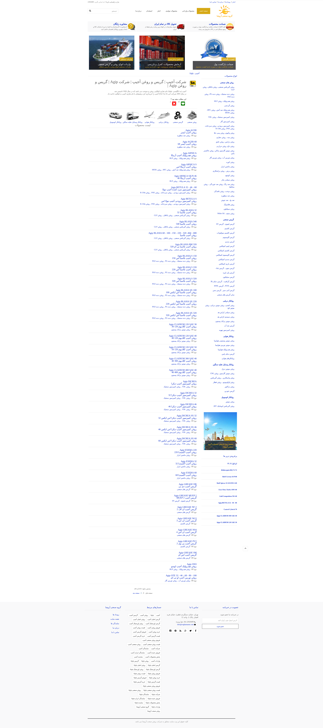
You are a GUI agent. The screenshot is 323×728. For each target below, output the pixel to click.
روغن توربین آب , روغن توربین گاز (177, 581)
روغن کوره (230, 162)
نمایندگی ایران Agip (138, 698)
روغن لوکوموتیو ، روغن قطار (223, 382)
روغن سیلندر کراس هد (226, 312)
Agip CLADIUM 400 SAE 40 (183, 370)
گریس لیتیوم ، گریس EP (181, 501)
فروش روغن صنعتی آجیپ (151, 640)
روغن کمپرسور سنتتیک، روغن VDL (221, 117)
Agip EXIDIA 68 (189, 472)
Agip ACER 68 (190, 141)
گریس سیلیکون (228, 277)
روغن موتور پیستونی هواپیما (224, 341)
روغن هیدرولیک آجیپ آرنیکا (184, 155)
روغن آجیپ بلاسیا (188, 235)
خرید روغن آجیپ (154, 632)
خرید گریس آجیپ (139, 636)
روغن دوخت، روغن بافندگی (224, 191)
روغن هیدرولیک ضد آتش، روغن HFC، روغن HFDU (220, 111)
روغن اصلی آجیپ (139, 619)
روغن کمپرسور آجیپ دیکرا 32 (182, 395)
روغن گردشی (229, 106)
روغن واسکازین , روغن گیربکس (222, 378)
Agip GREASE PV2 (187, 541)
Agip (152, 615)
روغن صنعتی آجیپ (134, 644)
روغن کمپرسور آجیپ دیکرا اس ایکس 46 (177, 429)
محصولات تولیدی (171, 11)
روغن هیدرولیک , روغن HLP (180, 158)
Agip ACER (191, 130)
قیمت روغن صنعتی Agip (151, 690)
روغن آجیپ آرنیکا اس (186, 167)
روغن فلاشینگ (229, 205)
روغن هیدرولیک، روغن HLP (224, 101)
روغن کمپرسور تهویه (226, 330)
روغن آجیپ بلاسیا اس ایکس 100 (181, 292)
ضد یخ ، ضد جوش (227, 200)
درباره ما (220, 2)
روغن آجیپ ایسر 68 (187, 144)
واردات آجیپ (155, 661)
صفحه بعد (136, 593)
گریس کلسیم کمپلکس (226, 251)
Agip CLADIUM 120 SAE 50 (183, 347)
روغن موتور (230, 402)
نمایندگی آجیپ (144, 648)
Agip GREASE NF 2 (187, 507)
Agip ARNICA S (189, 164)
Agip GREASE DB (188, 484)
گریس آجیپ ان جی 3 (187, 520)
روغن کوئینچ (229, 175)
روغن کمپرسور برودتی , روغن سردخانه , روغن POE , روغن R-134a (165, 193)
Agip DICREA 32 (188, 393)
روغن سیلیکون (229, 209)
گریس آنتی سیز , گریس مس (223, 290)
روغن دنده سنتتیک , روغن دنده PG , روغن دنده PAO (171, 261)
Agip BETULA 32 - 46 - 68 (184, 187)
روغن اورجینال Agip (136, 669)
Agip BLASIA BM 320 (186, 244)
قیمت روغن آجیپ (139, 628)
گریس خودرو (229, 391)
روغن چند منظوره (183, 136)
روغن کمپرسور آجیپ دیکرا (184, 383)
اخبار (233, 2)
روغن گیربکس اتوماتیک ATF (223, 406)
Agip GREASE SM (188, 552)
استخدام (149, 11)
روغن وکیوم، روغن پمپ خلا (224, 133)
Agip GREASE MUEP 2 (185, 495)
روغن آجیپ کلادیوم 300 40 (184, 361)
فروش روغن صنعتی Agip (151, 686)
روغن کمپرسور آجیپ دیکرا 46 (182, 406)
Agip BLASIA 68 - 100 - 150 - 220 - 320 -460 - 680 (173, 233)
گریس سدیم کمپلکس (226, 259)
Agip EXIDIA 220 (188, 450)
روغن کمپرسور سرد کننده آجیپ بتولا (179, 189)
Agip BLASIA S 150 (187, 256)
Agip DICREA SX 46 (187, 427)
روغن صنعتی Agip (134, 690)
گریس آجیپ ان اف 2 (187, 509)
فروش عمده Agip (154, 698)
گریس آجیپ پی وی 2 (187, 543)
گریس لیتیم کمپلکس (226, 246)
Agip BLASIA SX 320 (186, 313)
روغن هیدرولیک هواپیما (226, 350)
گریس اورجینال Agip (153, 669)
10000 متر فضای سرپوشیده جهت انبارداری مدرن (163, 67)
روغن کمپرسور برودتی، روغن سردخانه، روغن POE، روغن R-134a (219, 127)
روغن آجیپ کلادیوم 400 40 (184, 372)
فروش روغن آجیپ (153, 628)
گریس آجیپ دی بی (188, 486)
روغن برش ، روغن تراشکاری (223, 171)
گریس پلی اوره (228, 273)
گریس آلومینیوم (228, 237)
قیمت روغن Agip (139, 673)
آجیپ (158, 615)
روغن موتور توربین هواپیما (224, 345)
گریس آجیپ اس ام (187, 555)
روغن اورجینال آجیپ (136, 623)
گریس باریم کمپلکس (226, 264)
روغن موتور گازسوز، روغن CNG (222, 373)
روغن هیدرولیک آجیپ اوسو (184, 566)
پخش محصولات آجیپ (152, 657)
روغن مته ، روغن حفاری (225, 137)
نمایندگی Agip (144, 694)
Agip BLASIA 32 (188, 210)
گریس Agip (135, 661)
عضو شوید (220, 626)
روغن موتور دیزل (228, 369)
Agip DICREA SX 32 (187, 415)
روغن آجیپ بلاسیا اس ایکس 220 (181, 304)
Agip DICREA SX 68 (187, 438)
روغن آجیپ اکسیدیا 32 (186, 463)
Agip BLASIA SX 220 (186, 301)
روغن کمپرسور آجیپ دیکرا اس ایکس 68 (177, 440)
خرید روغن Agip (154, 678)
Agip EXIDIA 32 (189, 461)
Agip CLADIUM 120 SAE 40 (183, 336)
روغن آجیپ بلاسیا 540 (186, 224)
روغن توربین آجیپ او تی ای (184, 577)
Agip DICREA (190, 381)
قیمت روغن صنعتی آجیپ (151, 644)
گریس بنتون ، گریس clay (225, 268)
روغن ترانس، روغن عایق (225, 142)
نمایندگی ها (115, 623)
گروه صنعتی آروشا (142, 707)
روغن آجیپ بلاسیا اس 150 (184, 258)
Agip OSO (192, 564)
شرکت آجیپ (155, 648)
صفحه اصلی (203, 11)
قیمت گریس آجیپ (153, 636)
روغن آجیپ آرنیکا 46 (187, 178)
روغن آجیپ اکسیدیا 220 (185, 452)
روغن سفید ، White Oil (225, 213)
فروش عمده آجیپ (153, 653)
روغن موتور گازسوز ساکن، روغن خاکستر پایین (219, 152)
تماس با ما (213, 2)
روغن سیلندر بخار (227, 180)
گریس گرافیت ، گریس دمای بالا (222, 281)
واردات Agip (155, 707)
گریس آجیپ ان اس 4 (186, 532)
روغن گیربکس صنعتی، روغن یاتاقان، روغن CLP (218, 88)
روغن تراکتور (229, 387)
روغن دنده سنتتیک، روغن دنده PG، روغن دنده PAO (219, 95)
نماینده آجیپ (138, 657)
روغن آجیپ (144, 615)
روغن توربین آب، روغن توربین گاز (221, 158)
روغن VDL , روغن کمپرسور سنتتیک (177, 387)
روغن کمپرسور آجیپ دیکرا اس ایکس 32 (177, 418)
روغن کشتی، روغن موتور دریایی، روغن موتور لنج (219, 306)
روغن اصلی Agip (139, 665)
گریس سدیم (229, 242)
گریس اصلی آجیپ (153, 619)
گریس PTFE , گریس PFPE (224, 286)
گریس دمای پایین (228, 354)
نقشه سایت (114, 619)
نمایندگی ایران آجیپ (138, 653)
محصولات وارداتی (188, 11)
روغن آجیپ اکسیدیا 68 (186, 475)
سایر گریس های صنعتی (225, 295)
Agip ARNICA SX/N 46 (185, 176)
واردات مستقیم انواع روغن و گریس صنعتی (115, 67)
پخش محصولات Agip (153, 703)
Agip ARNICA (190, 153)
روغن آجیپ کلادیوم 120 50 (184, 349)
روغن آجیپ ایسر (189, 132)
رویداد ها (228, 2)
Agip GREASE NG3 (187, 518)
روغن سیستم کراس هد (225, 317)
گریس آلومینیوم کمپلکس (225, 255)
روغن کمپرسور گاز (227, 121)
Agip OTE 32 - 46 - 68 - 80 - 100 (181, 575)
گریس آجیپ (133, 615)
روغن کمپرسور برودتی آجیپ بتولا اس (179, 201)
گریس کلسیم (185, 524)
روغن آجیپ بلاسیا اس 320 (184, 281)
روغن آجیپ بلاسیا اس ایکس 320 (181, 315)
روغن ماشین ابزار (183, 455)
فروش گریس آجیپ (139, 632)
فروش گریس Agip (139, 678)
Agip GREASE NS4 (187, 529)
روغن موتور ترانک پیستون (180, 330)
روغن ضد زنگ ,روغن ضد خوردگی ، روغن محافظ (219, 185)
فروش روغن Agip (154, 673)
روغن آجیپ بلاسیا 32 (187, 212)
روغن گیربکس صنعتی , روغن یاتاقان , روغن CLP (172, 215)
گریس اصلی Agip (154, 665)
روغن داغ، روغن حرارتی (225, 146)
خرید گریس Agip (139, 682)
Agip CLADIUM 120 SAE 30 (183, 324)
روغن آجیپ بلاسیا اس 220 (184, 269)
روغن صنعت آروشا (153, 711)
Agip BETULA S (189, 199)
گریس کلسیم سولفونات (225, 233)
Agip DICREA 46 (188, 404)
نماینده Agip (138, 703)
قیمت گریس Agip (154, 682)
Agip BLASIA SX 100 (186, 290)
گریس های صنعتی (183, 489)
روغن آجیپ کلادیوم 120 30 (184, 326)
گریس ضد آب (229, 326)
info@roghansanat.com (185, 624)
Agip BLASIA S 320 (187, 278)
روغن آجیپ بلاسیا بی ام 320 (183, 246)
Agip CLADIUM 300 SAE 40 (183, 358)
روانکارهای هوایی (228, 358)
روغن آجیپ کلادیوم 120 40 (184, 338)
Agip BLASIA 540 (188, 221)
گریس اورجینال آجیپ (153, 623)
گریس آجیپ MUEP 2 (187, 498)
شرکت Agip (156, 694)
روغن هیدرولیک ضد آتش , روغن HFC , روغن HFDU (171, 170)
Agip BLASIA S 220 (187, 267)
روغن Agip (145, 661)
